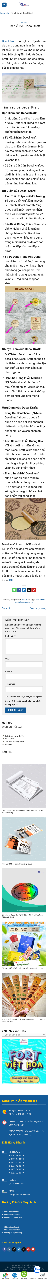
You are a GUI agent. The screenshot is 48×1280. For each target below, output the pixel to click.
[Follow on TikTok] (14, 1249)
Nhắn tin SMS (42, 1278)
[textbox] (23, 1035)
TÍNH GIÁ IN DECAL (29, 1265)
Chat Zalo (15, 1278)
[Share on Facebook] (19, 590)
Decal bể (6, 608)
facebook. (33, 1278)
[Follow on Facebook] (4, 1249)
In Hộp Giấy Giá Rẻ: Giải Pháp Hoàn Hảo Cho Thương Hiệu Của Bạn (23, 1020)
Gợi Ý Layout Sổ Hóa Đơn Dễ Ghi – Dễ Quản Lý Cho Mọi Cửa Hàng (22, 812)
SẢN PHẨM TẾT (9, 1269)
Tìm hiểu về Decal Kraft (24, 602)
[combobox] (24, 1035)
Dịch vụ (24, 22)
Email (8, 672)
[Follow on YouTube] (33, 1249)
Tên (7, 659)
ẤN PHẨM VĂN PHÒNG (16, 1267)
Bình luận (10, 636)
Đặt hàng (22, 1269)
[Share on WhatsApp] (14, 590)
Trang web (10, 684)
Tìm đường (5, 1278)
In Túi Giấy (9, 739)
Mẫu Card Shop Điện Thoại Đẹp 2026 (17, 864)
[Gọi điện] (24, 1274)
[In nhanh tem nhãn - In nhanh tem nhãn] (24, 4)
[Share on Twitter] (24, 590)
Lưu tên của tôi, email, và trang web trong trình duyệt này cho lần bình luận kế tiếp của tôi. (23, 701)
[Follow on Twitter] (19, 1249)
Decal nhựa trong (38, 608)
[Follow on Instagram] (9, 1249)
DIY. (11, 580)
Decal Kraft (9, 41)
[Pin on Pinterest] (33, 590)
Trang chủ (4, 13)
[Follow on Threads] (23, 1249)
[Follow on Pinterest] (28, 1249)
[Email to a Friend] (29, 590)
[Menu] (4, 5)
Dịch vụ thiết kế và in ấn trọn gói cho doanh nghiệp (22, 968)
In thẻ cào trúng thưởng (15, 736)
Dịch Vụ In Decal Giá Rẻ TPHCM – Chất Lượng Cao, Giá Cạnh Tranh (22, 916)
